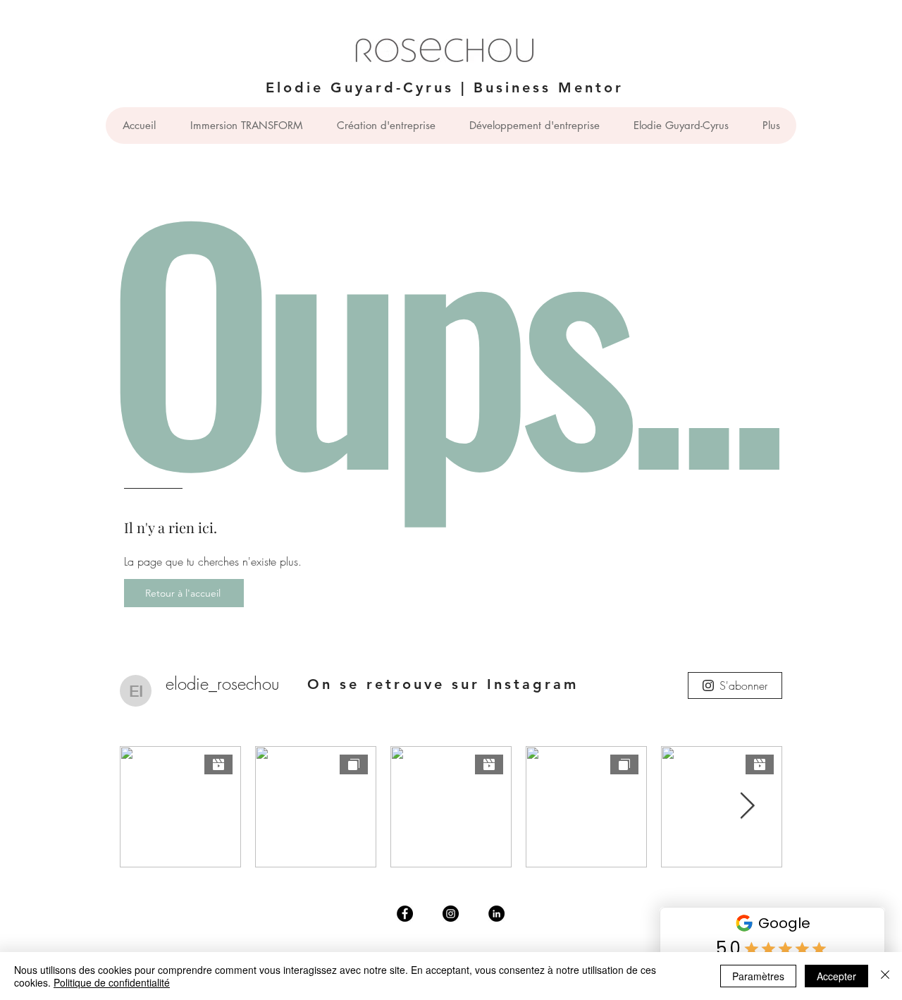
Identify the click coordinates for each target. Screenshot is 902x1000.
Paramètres (758, 976)
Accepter (836, 976)
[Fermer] (885, 976)
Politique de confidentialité (112, 982)
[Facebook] (405, 914)
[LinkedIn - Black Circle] (496, 914)
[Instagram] (451, 914)
